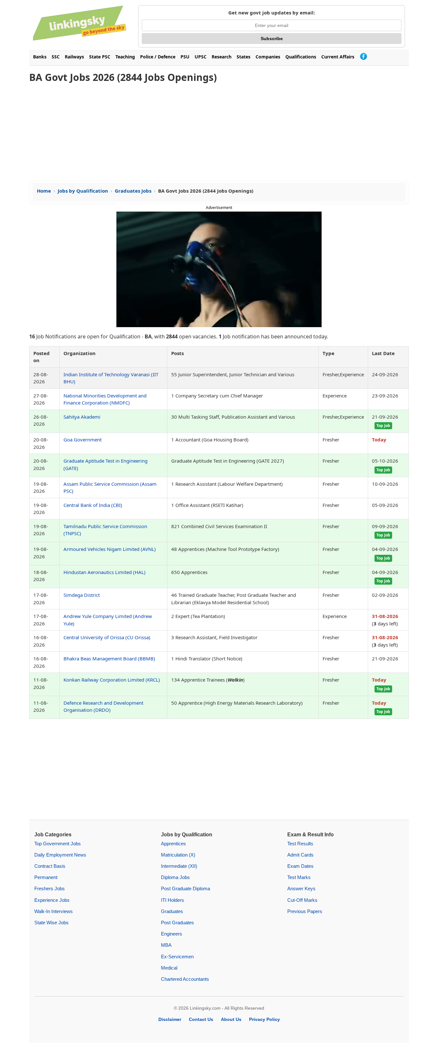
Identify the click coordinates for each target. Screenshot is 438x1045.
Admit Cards (300, 855)
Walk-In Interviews (53, 911)
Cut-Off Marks (302, 900)
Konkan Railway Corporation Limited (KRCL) (111, 679)
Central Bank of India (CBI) (92, 505)
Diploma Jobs (175, 877)
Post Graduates (177, 922)
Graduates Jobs (133, 190)
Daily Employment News (60, 855)
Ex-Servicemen (177, 956)
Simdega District (81, 595)
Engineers (171, 933)
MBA (166, 945)
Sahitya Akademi (81, 417)
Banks (39, 57)
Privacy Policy (264, 1019)
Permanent (45, 877)
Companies (268, 57)
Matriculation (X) (178, 855)
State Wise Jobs (51, 922)
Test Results (300, 843)
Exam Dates (300, 866)
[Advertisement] (219, 132)
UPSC (200, 57)
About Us (231, 1019)
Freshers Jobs (49, 888)
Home (44, 190)
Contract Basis (49, 866)
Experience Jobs (52, 900)
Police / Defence (157, 57)
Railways (74, 57)
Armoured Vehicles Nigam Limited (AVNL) (109, 549)
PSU (185, 57)
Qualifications (300, 57)
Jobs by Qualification (83, 190)
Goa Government (82, 439)
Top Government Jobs (57, 843)
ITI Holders (172, 900)
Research (222, 57)
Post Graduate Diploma (185, 888)
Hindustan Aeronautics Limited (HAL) (104, 572)
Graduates (172, 911)
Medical (169, 968)
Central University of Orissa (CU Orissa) (106, 637)
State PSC (99, 57)
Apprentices (173, 843)
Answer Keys (301, 888)
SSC (56, 57)
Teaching (125, 57)
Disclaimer (169, 1019)
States (243, 57)
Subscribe (272, 38)
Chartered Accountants (185, 979)
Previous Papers (304, 911)
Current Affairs (337, 57)
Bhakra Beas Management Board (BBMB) (109, 658)
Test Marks (299, 877)
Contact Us (201, 1019)
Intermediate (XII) (179, 866)
